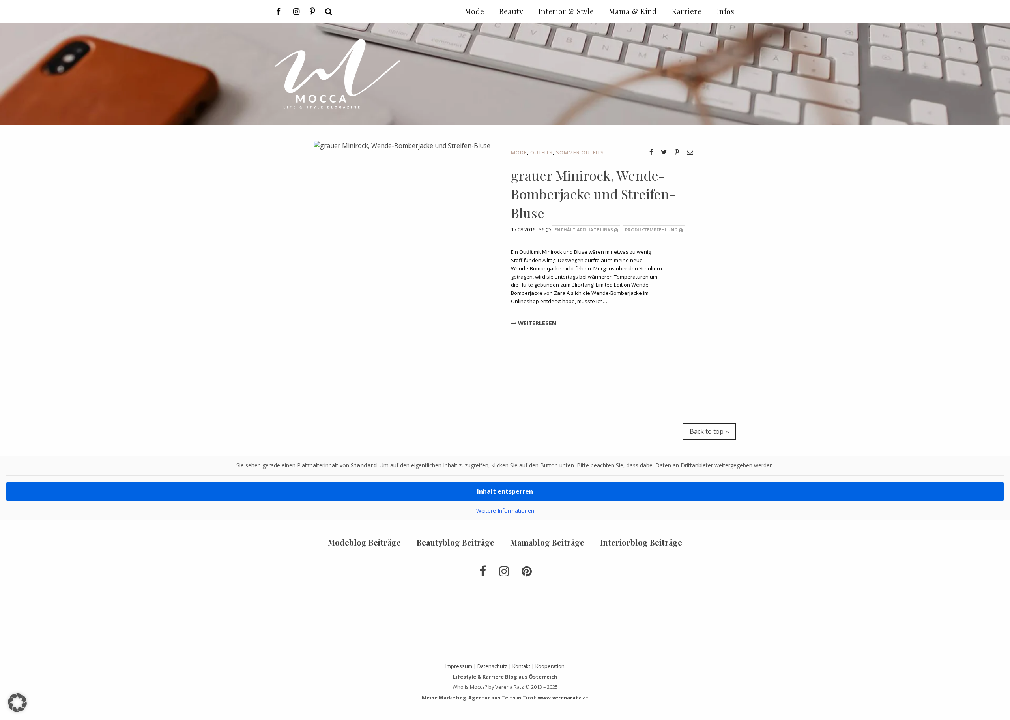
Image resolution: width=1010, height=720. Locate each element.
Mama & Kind (633, 11)
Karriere (686, 11)
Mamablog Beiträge (547, 542)
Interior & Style (566, 11)
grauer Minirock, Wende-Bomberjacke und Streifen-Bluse (593, 194)
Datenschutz (492, 665)
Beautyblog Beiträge (455, 542)
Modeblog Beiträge (364, 542)
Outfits (541, 152)
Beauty (511, 11)
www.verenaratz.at (563, 697)
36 (542, 229)
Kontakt (521, 665)
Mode (519, 152)
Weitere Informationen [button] (505, 510)
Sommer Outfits (580, 152)
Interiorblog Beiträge (641, 542)
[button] (17, 702)
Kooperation (550, 665)
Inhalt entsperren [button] (505, 491)
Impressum (458, 665)
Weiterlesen (536, 323)
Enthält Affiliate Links (583, 229)
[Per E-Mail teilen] (690, 152)
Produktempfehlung (651, 229)
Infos (725, 11)
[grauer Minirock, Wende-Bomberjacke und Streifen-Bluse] (402, 265)
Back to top (707, 431)
